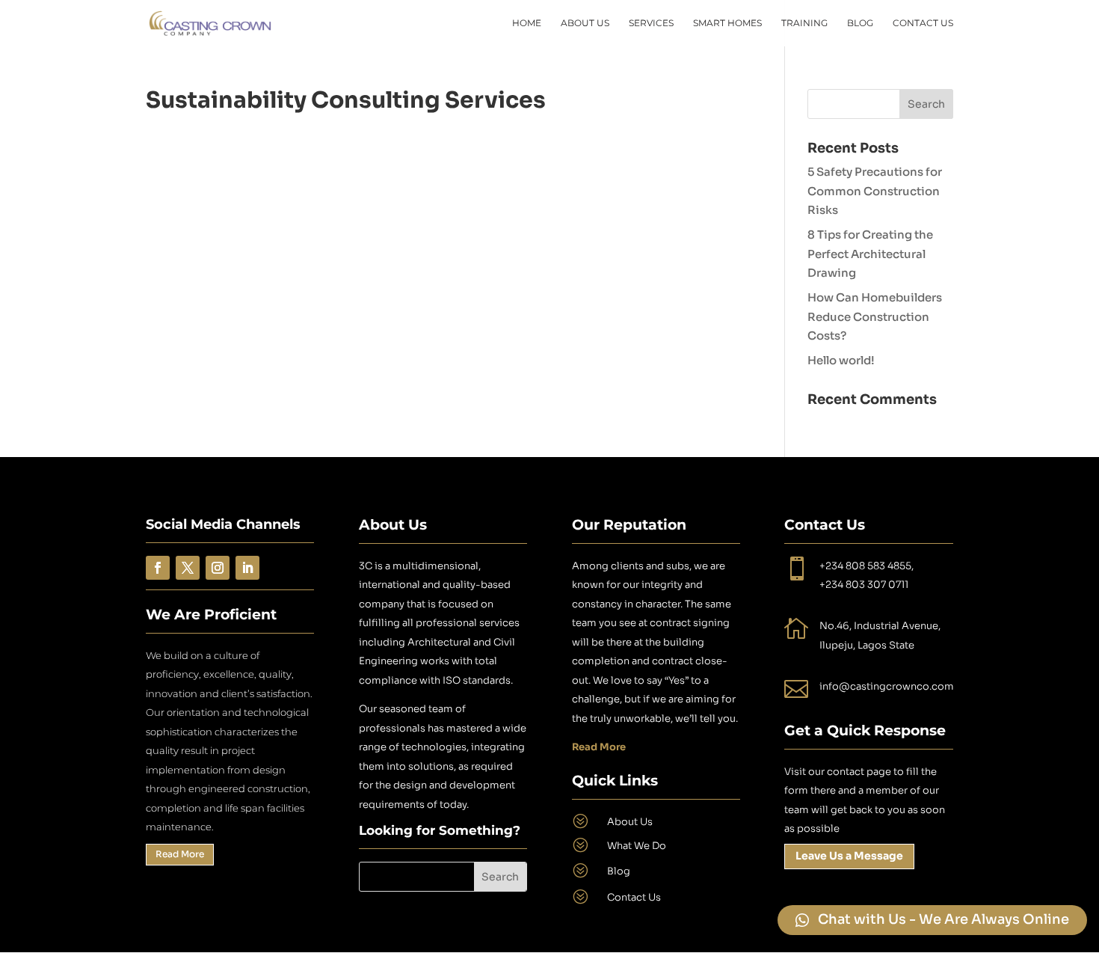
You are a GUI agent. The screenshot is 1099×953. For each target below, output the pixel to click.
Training (804, 23)
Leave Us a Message (849, 855)
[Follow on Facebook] (158, 568)
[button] (932, 920)
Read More (180, 853)
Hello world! (841, 360)
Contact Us (923, 23)
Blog (860, 23)
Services (651, 23)
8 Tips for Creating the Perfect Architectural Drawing (870, 253)
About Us (585, 23)
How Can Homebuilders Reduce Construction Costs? (874, 316)
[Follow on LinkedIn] (247, 568)
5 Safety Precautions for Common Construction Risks (874, 191)
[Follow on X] (188, 568)
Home (526, 23)
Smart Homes (727, 23)
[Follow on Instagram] (218, 568)
